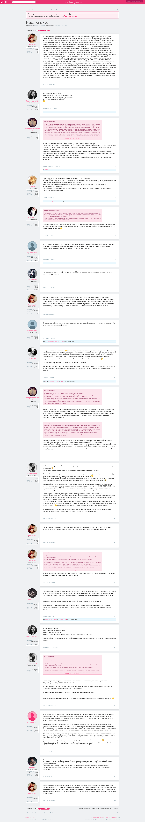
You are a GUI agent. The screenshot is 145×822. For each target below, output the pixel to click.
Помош (102, 817)
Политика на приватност (113, 819)
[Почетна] (2, 2)
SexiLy (56, 341)
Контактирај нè (95, 817)
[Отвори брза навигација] (117, 9)
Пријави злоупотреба (88, 819)
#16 (115, 647)
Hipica (46, 112)
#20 (115, 800)
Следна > (46, 30)
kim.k (55, 619)
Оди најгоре (114, 817)
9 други (62, 381)
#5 (115, 235)
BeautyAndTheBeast (32, 130)
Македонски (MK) (30, 817)
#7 (115, 287)
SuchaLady (57, 25)
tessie (57, 201)
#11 (115, 457)
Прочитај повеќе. (71, 16)
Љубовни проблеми (39, 25)
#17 (115, 705)
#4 (115, 197)
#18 (115, 751)
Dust (46, 341)
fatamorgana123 (32, 101)
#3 (115, 166)
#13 (115, 542)
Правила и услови (100, 819)
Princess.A (48, 201)
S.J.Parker (47, 169)
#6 (115, 259)
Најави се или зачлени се (134, 1)
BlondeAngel (51, 341)
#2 (115, 108)
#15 (115, 616)
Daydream (32, 358)
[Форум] (5, 2)
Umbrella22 (32, 186)
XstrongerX (32, 599)
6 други (62, 341)
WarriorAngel (32, 722)
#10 (115, 377)
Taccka (47, 263)
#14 (115, 582)
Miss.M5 (52, 112)
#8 (115, 314)
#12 (115, 518)
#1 (115, 84)
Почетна (107, 817)
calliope (51, 619)
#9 (115, 338)
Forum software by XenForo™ (39, 819)
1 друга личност (62, 619)
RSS (119, 817)
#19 (115, 776)
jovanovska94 (32, 474)
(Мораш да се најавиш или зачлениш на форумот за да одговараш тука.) (99, 808)
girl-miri (32, 768)
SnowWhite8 (32, 280)
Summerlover (32, 252)
